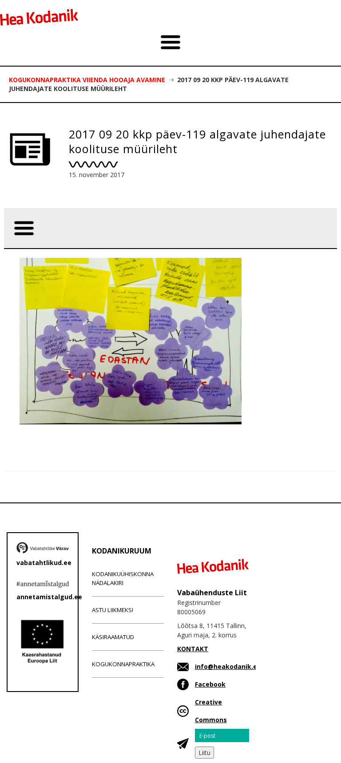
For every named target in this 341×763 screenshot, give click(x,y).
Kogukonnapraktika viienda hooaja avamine (87, 79)
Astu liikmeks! (112, 610)
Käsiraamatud (113, 637)
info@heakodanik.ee (228, 666)
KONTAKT (192, 648)
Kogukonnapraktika (123, 664)
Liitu (204, 752)
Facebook (210, 684)
